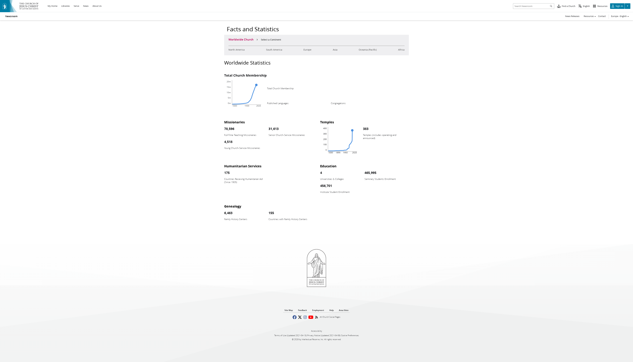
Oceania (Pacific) (368, 49)
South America (274, 49)
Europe (307, 49)
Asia (335, 49)
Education (328, 166)
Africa (401, 49)
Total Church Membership (245, 75)
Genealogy (232, 206)
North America (236, 49)
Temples (327, 122)
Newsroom (11, 16)
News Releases (572, 16)
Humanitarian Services (242, 166)
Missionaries (234, 122)
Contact (602, 16)
